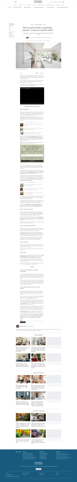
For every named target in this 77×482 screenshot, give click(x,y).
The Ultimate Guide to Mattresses (61, 453)
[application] (32, 96)
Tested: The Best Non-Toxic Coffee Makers (62, 7)
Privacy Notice (39, 157)
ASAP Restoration (33, 136)
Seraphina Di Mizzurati (37, 37)
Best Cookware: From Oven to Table (61, 458)
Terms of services (28, 157)
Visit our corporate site (53, 466)
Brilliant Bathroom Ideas (43, 457)
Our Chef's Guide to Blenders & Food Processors (63, 457)
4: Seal (10, 30)
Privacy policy (25, 474)
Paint (45, 24)
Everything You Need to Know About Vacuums (63, 454)
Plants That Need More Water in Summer (39, 7)
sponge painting (24, 303)
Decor (32, 24)
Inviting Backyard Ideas (43, 458)
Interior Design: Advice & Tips (27, 453)
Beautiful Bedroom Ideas (43, 454)
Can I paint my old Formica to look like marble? (11, 35)
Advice (50, 37)
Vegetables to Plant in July (27, 7)
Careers (57, 474)
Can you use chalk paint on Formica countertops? (12, 33)
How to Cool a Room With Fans (17, 7)
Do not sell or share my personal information (13, 476)
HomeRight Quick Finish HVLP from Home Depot (33, 204)
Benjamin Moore (22, 322)
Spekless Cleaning (40, 212)
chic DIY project (32, 85)
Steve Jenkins (32, 37)
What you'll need (11, 25)
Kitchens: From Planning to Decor (28, 454)
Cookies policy (41, 474)
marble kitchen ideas (24, 311)
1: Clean (10, 26)
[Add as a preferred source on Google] (38, 469)
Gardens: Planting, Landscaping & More (29, 458)
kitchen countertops (31, 178)
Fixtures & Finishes (38, 24)
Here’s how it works (47, 40)
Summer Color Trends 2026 (50, 7)
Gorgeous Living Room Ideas (44, 453)
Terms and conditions (9, 474)
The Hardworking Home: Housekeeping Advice (30, 457)
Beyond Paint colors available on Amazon (26, 180)
